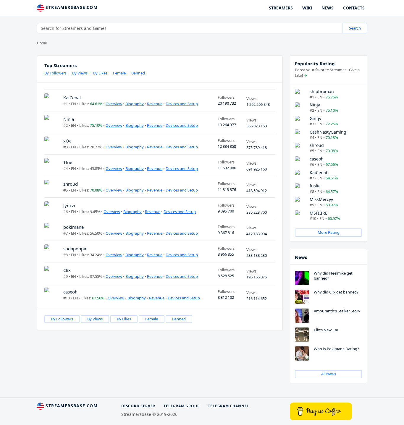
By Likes (100, 73)
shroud (70, 184)
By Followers (55, 73)
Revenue (154, 103)
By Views (80, 73)
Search (355, 28)
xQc (67, 141)
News (301, 257)
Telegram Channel (228, 405)
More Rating (329, 232)
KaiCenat (72, 97)
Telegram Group (182, 405)
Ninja (68, 119)
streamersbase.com (71, 7)
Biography (134, 103)
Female (119, 73)
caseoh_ (71, 292)
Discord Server (138, 405)
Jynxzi (69, 205)
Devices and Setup (182, 103)
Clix (67, 270)
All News (328, 374)
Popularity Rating (315, 63)
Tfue (67, 162)
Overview (114, 103)
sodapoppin (75, 249)
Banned (138, 73)
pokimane (73, 227)
